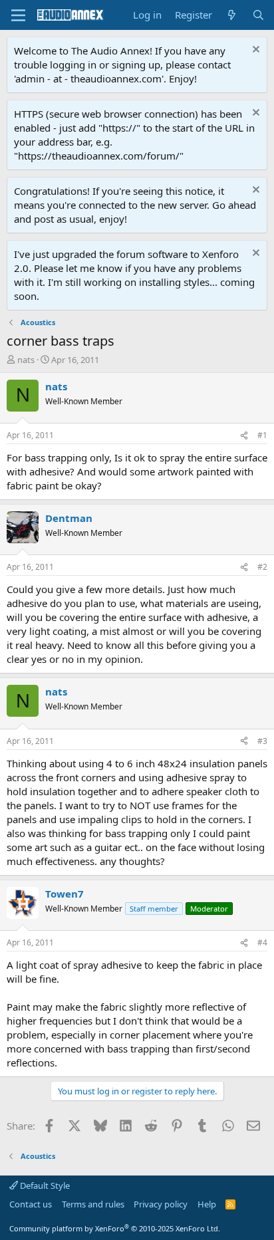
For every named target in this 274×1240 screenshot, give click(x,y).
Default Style (44, 1185)
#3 (262, 741)
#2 (262, 566)
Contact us (30, 1204)
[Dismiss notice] (254, 51)
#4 (262, 942)
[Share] (244, 435)
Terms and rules (93, 1204)
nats (26, 360)
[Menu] (18, 15)
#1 (262, 435)
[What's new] (232, 15)
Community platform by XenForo (114, 1228)
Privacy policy (161, 1204)
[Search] (258, 15)
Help (207, 1204)
